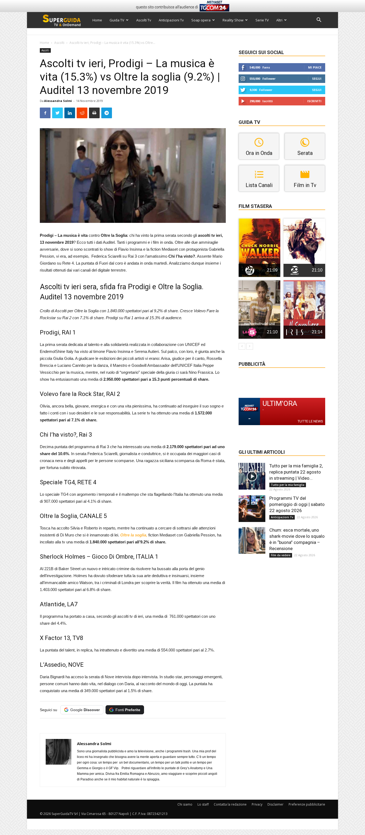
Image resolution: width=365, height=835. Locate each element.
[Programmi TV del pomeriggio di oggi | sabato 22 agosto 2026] (252, 508)
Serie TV (262, 20)
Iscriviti (314, 101)
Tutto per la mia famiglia (287, 485)
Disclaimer (275, 804)
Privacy (257, 804)
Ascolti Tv (143, 20)
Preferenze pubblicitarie (307, 804)
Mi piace (314, 67)
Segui (316, 79)
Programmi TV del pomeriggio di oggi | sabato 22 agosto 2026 (297, 504)
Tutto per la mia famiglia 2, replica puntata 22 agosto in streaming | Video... (296, 472)
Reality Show (233, 20)
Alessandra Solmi (58, 101)
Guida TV (117, 20)
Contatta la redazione (230, 804)
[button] (318, 20)
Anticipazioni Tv (171, 20)
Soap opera (201, 20)
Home (97, 20)
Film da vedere (280, 555)
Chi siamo (184, 804)
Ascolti (59, 42)
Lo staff (203, 804)
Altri (279, 20)
